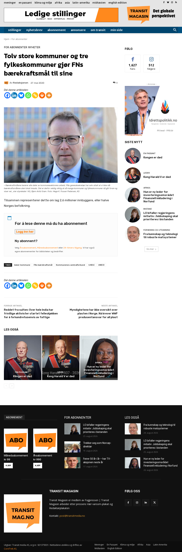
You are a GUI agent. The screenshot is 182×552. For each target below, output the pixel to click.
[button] (175, 30)
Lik (132, 57)
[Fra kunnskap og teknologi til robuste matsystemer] (133, 234)
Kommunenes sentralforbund (70, 264)
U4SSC (92, 264)
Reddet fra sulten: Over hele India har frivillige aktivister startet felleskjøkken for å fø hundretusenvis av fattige (31, 313)
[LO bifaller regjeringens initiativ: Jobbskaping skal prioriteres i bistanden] (133, 215)
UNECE (101, 264)
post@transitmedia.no (72, 515)
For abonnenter (19, 39)
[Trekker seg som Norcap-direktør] (72, 447)
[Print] (42, 95)
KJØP (8, 465)
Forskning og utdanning (156, 230)
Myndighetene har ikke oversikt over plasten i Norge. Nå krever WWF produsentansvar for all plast (94, 313)
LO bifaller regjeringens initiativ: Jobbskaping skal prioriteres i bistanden (160, 216)
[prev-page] (6, 386)
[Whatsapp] (28, 95)
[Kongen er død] (22, 357)
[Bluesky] (168, 3)
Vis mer (150, 249)
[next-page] (12, 386)
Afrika (98, 363)
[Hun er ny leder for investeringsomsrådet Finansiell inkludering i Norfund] (99, 357)
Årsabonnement (28, 247)
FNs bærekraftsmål (43, 264)
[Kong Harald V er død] (61, 357)
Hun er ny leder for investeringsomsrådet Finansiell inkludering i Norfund (99, 371)
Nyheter (34, 47)
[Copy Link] (35, 95)
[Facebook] (164, 3)
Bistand (147, 209)
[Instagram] (172, 3)
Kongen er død (22, 376)
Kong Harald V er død (60, 376)
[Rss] (176, 3)
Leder (60, 372)
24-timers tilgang (72, 247)
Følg (151, 57)
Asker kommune (22, 264)
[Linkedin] (14, 95)
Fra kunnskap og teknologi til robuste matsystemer (160, 235)
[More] (49, 95)
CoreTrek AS (10, 548)
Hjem (6, 39)
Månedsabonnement (47, 247)
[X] (154, 502)
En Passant (22, 372)
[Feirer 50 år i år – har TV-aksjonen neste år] (72, 462)
